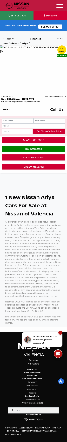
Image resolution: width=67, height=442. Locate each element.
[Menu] (59, 6)
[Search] (12, 410)
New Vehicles (32, 385)
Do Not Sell (13, 431)
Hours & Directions (32, 372)
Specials (32, 393)
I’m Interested (33, 149)
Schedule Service (32, 399)
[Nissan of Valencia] (17, 5)
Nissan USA (32, 375)
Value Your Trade (33, 157)
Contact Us (32, 369)
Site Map (57, 428)
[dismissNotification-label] (60, 333)
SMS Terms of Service (32, 379)
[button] (61, 381)
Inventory (32, 382)
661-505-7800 (35, 140)
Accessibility (26, 428)
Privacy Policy (42, 428)
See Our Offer (50, 26)
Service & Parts (32, 396)
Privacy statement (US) (32, 403)
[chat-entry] (58, 353)
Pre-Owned (32, 389)
